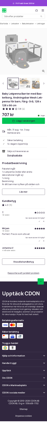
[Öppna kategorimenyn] (43, 10)
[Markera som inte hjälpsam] (44, 221)
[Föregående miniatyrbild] (3, 83)
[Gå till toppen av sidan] (41, 281)
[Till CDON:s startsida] (4, 10)
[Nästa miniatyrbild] (44, 83)
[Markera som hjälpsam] (39, 221)
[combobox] (23, 16)
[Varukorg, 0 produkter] (36, 10)
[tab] (13, 83)
